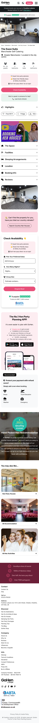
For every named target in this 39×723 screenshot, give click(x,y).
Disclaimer (4, 659)
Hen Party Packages (7, 621)
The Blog (4, 626)
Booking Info (10, 173)
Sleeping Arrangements (15, 159)
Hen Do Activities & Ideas (9, 614)
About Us (4, 636)
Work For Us (5, 643)
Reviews (9, 179)
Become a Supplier (7, 647)
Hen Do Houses (6, 616)
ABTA (3, 664)
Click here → (27, 10)
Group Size (10, 277)
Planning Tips (5, 623)
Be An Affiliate (5, 669)
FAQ (2, 592)
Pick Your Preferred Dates (15, 257)
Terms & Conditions (7, 657)
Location (9, 166)
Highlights (9, 107)
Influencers (4, 645)
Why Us (3, 638)
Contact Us (4, 589)
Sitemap (3, 655)
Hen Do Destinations (7, 612)
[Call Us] (23, 3)
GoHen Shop (5, 628)
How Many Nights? (13, 267)
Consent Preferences (7, 662)
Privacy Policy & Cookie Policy (19, 714)
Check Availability (19, 90)
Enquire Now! (19, 289)
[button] (18, 3)
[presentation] (3, 30)
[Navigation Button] (36, 3)
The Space (10, 146)
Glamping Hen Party (7, 619)
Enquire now (16, 329)
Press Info (4, 667)
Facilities (9, 152)
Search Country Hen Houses (19, 226)
